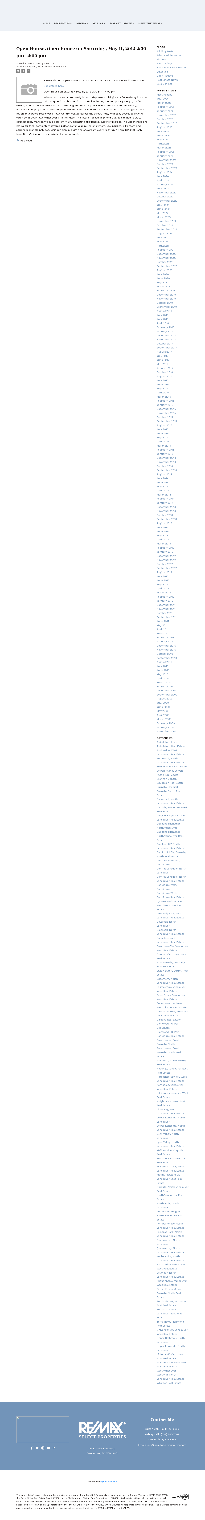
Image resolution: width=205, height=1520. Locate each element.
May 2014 (162, 486)
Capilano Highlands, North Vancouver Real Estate (170, 835)
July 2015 (162, 429)
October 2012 (165, 564)
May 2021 (162, 241)
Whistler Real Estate (169, 1382)
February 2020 (166, 290)
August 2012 (164, 572)
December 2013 (166, 506)
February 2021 (165, 249)
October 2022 (165, 196)
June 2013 (163, 531)
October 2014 (165, 466)
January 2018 (165, 331)
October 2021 (165, 225)
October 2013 (165, 515)
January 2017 (165, 368)
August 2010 (164, 661)
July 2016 (162, 380)
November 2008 (166, 731)
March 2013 (164, 543)
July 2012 (162, 576)
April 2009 (163, 715)
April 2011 (162, 629)
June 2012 (163, 580)
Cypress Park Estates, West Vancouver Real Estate (170, 905)
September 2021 (167, 229)
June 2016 (163, 384)
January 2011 (165, 641)
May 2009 (162, 710)
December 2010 (166, 645)
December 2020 (166, 253)
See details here (54, 85)
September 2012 (167, 568)
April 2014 (163, 490)
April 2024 (163, 180)
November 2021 (166, 221)
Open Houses (165, 75)
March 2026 (164, 102)
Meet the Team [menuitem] (149, 23)
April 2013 (163, 539)
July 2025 (163, 131)
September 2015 (167, 421)
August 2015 (164, 425)
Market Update (121, 23)
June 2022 (163, 208)
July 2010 (162, 666)
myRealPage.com (108, 1481)
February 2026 (166, 106)
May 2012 (162, 584)
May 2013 (162, 535)
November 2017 (166, 339)
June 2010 (163, 670)
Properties (62, 23)
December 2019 (166, 294)
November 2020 (166, 257)
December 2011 (166, 604)
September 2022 (167, 200)
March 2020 (164, 286)
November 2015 (166, 412)
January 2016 (165, 404)
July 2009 (163, 702)
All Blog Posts (165, 51)
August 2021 (164, 233)
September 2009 (167, 694)
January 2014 (165, 502)
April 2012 (163, 588)
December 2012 (166, 555)
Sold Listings (164, 83)
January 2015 (165, 453)
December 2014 (166, 457)
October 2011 (164, 612)
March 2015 (164, 445)
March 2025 (164, 147)
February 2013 (165, 547)
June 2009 (163, 706)
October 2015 (165, 417)
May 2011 (162, 625)
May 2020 (162, 282)
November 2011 (166, 608)
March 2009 (164, 719)
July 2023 (163, 188)
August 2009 (164, 698)
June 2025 (163, 135)
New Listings (164, 63)
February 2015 (165, 449)
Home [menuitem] (46, 23)
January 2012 (165, 600)
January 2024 (165, 184)
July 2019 (162, 315)
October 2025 (165, 119)
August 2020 (164, 270)
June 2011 (163, 621)
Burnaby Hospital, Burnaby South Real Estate (169, 791)
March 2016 (164, 396)
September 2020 (167, 266)
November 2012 (166, 559)
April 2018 (163, 323)
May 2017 (162, 364)
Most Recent (164, 94)
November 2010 (166, 649)
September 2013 (167, 519)
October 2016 (165, 372)
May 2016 (162, 388)
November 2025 (166, 115)
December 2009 (166, 690)
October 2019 (165, 302)
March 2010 (164, 682)
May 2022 (162, 213)
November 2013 (166, 510)
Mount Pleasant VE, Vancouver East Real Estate (169, 1178)
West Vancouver (166, 1370)
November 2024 (166, 159)
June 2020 (163, 278)
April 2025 (163, 143)
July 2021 (162, 237)
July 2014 (162, 478)
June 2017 (163, 359)
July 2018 (162, 319)
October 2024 (165, 164)
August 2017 (164, 351)
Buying (81, 23)
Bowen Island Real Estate (172, 766)
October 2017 (165, 343)
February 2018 (165, 327)
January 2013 (165, 551)
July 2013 (162, 527)
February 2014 (165, 498)
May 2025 (162, 139)
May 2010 (162, 674)
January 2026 (165, 110)
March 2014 (164, 494)
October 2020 (165, 261)
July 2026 (163, 98)
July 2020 (163, 274)
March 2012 (164, 592)
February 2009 (166, 723)
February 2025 (166, 151)
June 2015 (163, 433)
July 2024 (163, 176)
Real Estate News (167, 79)
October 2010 (165, 653)
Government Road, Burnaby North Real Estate (169, 1052)
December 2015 (166, 408)
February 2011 (165, 637)
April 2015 (163, 441)
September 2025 (167, 123)
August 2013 (164, 523)
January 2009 (165, 727)
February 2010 (165, 686)
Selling (97, 23)
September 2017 (167, 347)
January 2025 (165, 155)
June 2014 (163, 482)
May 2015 (162, 437)
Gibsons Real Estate (169, 1019)
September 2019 (167, 306)
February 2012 (165, 596)
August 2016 (164, 376)
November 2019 (166, 298)
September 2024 (167, 168)
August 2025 (164, 127)
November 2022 (166, 192)
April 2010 (163, 678)
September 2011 (166, 617)
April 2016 (163, 392)
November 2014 (166, 461)
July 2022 (163, 204)
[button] (31, 1448)
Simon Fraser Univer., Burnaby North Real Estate (170, 1293)
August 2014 (164, 474)
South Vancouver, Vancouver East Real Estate (169, 1313)
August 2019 (164, 310)
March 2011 (164, 633)
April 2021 (163, 245)
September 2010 (167, 657)
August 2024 (164, 172)
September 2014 (167, 470)
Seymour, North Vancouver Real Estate (47, 66)
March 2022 (164, 216)
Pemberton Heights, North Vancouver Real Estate (170, 1215)
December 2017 (166, 335)
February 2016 (165, 400)
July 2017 (162, 355)
